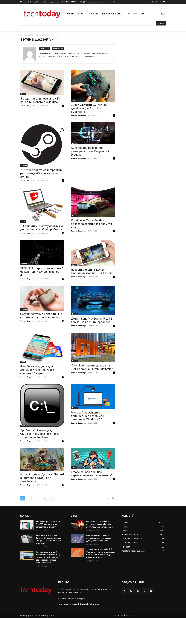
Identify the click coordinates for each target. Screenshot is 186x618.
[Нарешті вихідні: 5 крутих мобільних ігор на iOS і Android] (93, 253)
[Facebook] (149, 2)
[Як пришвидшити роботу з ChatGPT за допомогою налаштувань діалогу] (26, 525)
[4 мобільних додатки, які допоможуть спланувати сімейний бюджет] (42, 348)
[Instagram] (152, 2)
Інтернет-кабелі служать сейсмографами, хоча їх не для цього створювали (98, 538)
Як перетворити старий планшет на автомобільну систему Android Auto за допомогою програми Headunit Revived (48, 557)
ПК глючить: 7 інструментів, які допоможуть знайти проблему (41, 227)
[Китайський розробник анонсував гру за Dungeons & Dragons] (93, 133)
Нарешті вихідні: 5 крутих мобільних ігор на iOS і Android (92, 271)
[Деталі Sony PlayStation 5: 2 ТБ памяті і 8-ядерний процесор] (93, 300)
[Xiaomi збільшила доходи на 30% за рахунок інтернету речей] (93, 347)
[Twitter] (156, 2)
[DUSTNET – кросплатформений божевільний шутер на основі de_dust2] (42, 252)
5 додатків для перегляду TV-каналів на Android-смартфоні (40, 100)
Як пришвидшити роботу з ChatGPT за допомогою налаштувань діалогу (48, 524)
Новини (24, 165)
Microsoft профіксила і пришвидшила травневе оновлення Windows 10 (87, 416)
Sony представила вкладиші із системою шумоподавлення (41, 315)
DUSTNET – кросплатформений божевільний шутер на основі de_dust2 (41, 272)
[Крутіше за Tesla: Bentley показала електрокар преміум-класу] (93, 202)
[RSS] (131, 591)
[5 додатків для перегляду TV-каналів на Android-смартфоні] (42, 82)
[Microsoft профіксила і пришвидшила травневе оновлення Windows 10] (93, 396)
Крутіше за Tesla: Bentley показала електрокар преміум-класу (92, 224)
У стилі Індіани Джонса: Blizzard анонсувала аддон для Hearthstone (42, 478)
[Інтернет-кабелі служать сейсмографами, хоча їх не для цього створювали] (77, 538)
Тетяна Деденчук (27, 106)
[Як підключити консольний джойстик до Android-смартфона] (93, 86)
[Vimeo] (160, 2)
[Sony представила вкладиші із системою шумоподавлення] (42, 298)
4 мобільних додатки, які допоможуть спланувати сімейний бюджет (37, 370)
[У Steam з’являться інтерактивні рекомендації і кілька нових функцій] (42, 144)
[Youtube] (164, 2)
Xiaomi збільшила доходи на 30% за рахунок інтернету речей (92, 367)
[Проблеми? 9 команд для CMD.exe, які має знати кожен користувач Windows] (42, 405)
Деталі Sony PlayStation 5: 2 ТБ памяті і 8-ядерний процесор (91, 320)
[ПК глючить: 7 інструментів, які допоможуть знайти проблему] (42, 204)
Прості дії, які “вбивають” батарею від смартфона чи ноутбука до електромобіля (99, 524)
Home (22, 35)
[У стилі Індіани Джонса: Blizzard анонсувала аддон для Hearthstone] (42, 459)
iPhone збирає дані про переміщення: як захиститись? (91, 473)
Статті (23, 94)
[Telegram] (137, 591)
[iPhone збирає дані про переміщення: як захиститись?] (93, 458)
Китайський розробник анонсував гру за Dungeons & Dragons (90, 151)
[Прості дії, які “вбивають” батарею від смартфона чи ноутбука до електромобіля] (77, 525)
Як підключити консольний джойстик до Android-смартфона (90, 108)
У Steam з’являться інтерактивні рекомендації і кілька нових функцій (42, 173)
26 (45, 498)
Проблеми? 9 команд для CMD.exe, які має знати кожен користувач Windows (40, 434)
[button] (162, 13)
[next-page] (51, 498)
